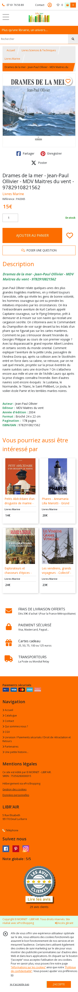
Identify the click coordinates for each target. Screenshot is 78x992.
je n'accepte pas (19, 984)
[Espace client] (50, 5)
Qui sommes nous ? (16, 726)
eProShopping (25, 923)
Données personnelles (15, 795)
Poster (42, 163)
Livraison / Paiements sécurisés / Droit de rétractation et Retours (36, 739)
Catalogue (10, 715)
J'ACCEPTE (59, 984)
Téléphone (11, 830)
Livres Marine (12, 58)
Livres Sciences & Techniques (39, 50)
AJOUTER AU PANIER (32, 235)
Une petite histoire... (16, 752)
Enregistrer (54, 153)
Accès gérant (65, 923)
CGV (7, 732)
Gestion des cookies (14, 789)
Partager (28, 153)
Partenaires (11, 746)
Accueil (11, 50)
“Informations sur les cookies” (28, 967)
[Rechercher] (73, 39)
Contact (39, 5)
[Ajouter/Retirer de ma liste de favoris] (70, 235)
